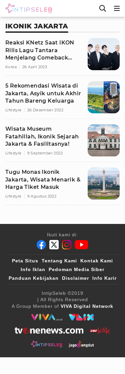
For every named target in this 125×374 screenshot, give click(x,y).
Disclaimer (75, 278)
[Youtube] (81, 244)
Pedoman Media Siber (76, 269)
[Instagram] (66, 244)
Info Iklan (33, 269)
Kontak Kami (96, 260)
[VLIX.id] (81, 317)
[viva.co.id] (46, 317)
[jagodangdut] (81, 344)
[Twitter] (54, 244)
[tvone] (49, 330)
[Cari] (103, 8)
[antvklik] (100, 330)
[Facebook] (41, 244)
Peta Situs (25, 260)
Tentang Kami (59, 260)
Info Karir (104, 278)
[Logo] (27, 8)
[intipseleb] (46, 344)
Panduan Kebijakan (34, 278)
